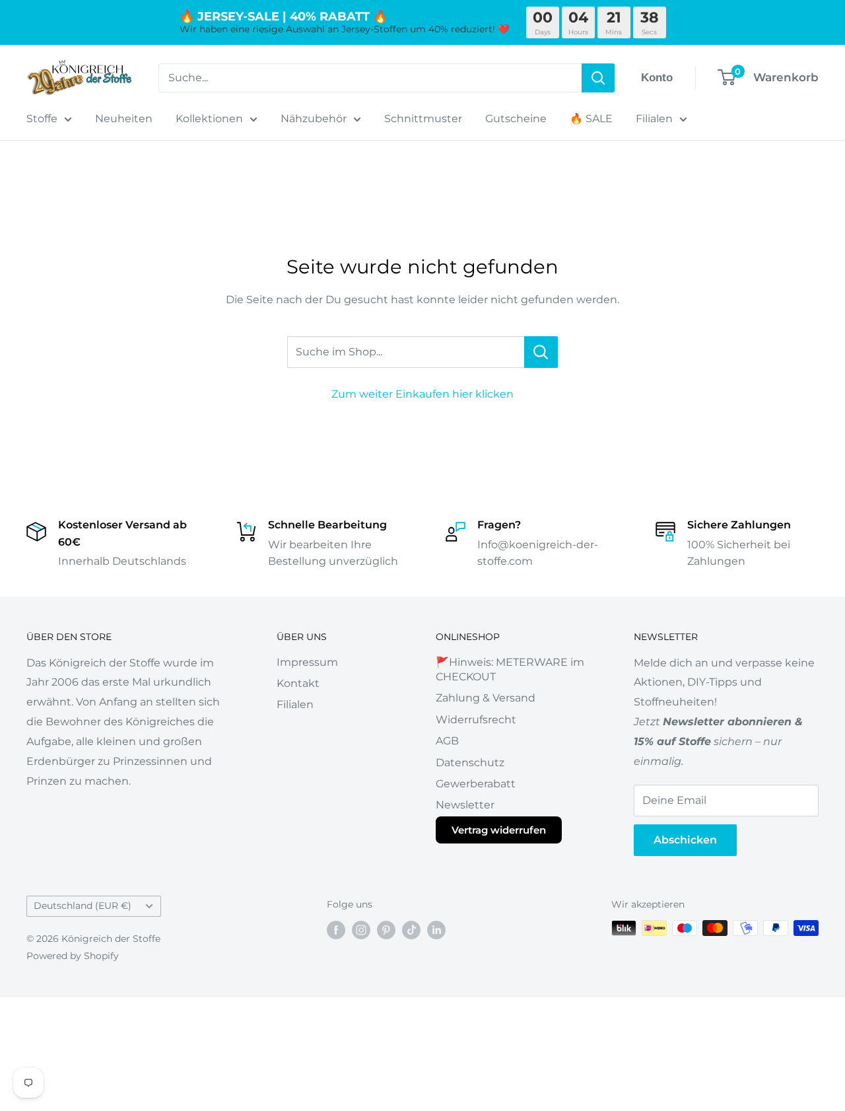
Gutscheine (516, 118)
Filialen (654, 118)
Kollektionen (209, 118)
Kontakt (298, 683)
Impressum (307, 662)
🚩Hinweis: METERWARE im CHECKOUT (510, 669)
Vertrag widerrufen (499, 830)
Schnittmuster (423, 118)
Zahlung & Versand (485, 698)
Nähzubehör (314, 118)
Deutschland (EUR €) (82, 905)
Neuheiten (123, 118)
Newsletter (465, 805)
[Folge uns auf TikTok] (411, 929)
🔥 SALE (591, 118)
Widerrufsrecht (476, 719)
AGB (447, 741)
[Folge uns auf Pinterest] (386, 929)
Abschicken (685, 840)
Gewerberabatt (476, 783)
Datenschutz (470, 762)
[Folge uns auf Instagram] (361, 929)
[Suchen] (598, 77)
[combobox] (370, 77)
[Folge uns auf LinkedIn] (436, 929)
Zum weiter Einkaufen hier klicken (422, 394)
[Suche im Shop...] (541, 352)
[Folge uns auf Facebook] (336, 929)
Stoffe (41, 118)
